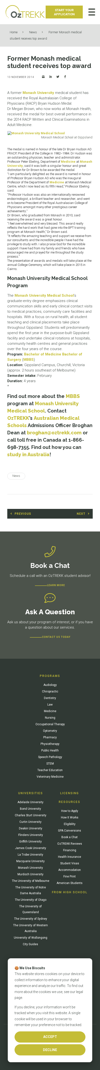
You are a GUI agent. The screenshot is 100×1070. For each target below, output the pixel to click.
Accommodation (69, 870)
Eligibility (69, 824)
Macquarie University (30, 861)
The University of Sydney (30, 918)
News (33, 32)
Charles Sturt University (30, 815)
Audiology (50, 685)
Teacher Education (50, 770)
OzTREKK (18, 418)
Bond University (30, 808)
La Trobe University (30, 854)
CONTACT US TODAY (56, 637)
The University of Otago (30, 899)
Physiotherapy (50, 744)
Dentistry (50, 698)
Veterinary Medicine (50, 776)
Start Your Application (64, 12)
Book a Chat (69, 837)
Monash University (38, 93)
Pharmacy (50, 737)
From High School (69, 892)
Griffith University (30, 841)
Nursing (50, 717)
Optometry (50, 731)
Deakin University (30, 828)
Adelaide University (30, 802)
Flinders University (30, 835)
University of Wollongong (30, 937)
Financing (69, 850)
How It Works (69, 817)
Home (13, 32)
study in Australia (28, 454)
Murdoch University (30, 874)
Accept (50, 1037)
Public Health (50, 750)
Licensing (69, 793)
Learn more (56, 585)
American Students (70, 883)
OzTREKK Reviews (69, 843)
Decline (50, 1050)
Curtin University (30, 822)
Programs (50, 676)
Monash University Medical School (44, 295)
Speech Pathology (50, 757)
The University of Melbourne (30, 881)
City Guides (30, 944)
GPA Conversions (69, 830)
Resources (69, 802)
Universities (30, 793)
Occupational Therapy (50, 724)
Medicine (68, 161)
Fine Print (69, 876)
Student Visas (69, 863)
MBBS (28, 359)
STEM (50, 763)
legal (79, 992)
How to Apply (69, 811)
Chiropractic (50, 691)
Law (50, 704)
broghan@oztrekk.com (54, 433)
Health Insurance (69, 857)
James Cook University (30, 848)
